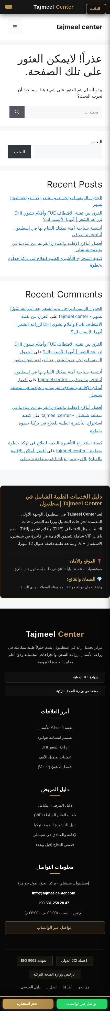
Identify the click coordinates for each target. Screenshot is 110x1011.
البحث (96, 141)
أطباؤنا (67, 987)
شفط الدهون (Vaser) (55, 767)
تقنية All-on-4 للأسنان (55, 727)
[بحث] (17, 112)
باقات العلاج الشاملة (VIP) (55, 815)
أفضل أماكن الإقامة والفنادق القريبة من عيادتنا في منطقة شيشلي (56, 387)
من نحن (84, 987)
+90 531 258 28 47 (53, 903)
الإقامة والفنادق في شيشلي (55, 834)
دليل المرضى (30, 987)
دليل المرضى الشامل (55, 805)
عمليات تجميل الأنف (55, 757)
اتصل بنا (52, 987)
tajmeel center (79, 27)
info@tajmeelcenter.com (53, 893)
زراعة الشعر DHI (55, 747)
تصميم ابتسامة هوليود (55, 737)
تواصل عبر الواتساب (54, 927)
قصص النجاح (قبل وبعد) (55, 844)
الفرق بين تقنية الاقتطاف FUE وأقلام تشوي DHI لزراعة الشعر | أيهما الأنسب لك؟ (58, 324)
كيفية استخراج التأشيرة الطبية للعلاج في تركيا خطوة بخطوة (60, 423)
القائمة (95, 9)
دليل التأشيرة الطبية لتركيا (55, 825)
